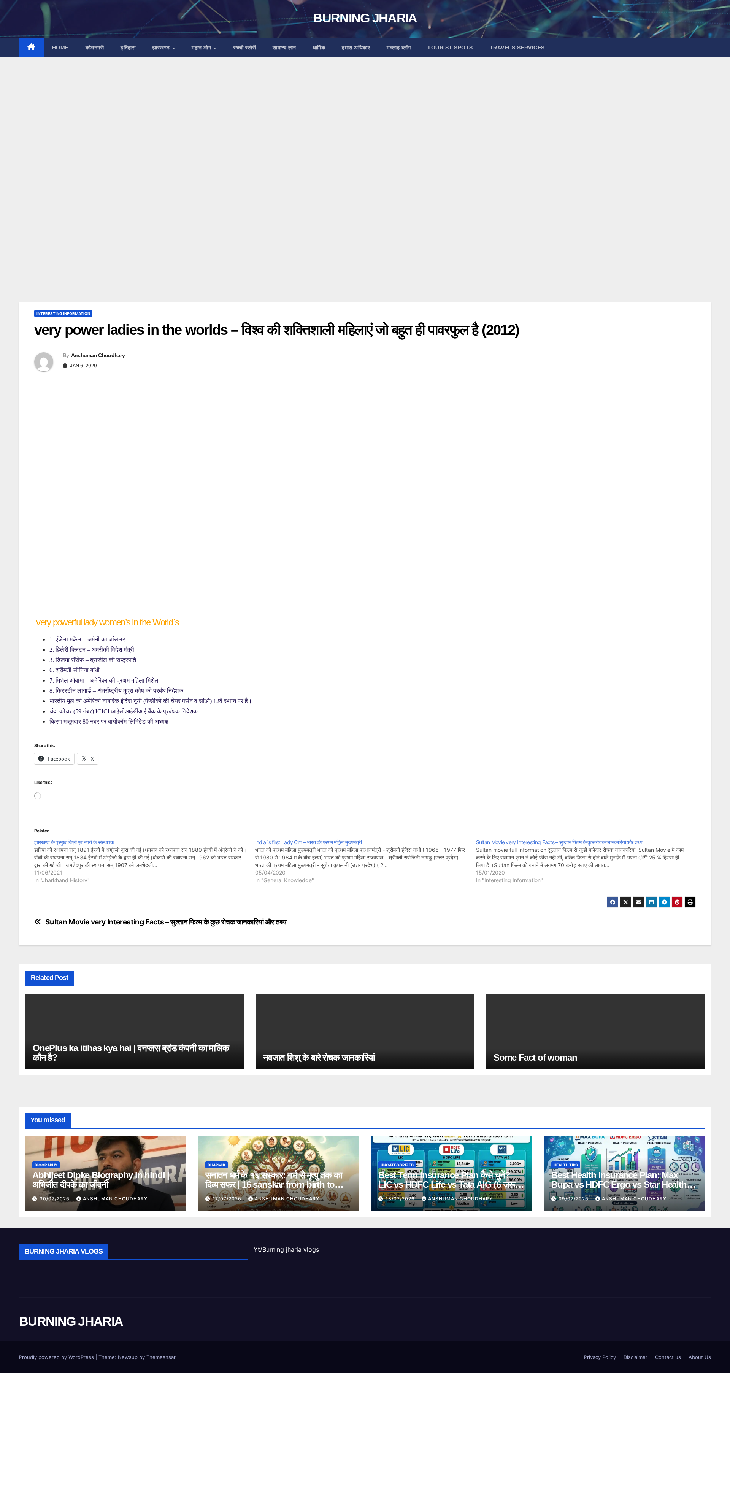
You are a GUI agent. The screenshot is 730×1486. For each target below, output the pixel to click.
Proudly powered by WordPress (57, 1357)
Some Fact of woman (535, 1057)
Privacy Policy (600, 1357)
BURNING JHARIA (365, 18)
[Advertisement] (247, 136)
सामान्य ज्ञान (284, 48)
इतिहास (128, 48)
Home (60, 48)
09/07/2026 (574, 1198)
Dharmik (216, 1165)
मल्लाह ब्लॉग (399, 48)
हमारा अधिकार (356, 48)
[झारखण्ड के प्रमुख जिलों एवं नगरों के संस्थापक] (144, 861)
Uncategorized (397, 1165)
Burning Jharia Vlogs (64, 1251)
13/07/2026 (401, 1198)
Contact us (668, 1357)
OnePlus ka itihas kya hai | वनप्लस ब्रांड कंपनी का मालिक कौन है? (131, 1053)
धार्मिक (319, 48)
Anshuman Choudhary (98, 355)
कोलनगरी (95, 48)
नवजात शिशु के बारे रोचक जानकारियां (319, 1057)
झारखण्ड (161, 48)
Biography (46, 1165)
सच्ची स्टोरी (244, 48)
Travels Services (517, 48)
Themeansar (160, 1357)
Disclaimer (635, 1357)
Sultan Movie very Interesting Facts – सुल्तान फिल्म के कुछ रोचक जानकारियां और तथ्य (166, 922)
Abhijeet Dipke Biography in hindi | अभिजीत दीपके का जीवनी (100, 1180)
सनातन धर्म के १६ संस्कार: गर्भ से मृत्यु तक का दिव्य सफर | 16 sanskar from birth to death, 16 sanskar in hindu (273, 1184)
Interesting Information (63, 313)
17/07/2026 (228, 1198)
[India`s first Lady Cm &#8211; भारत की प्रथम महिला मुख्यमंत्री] (365, 861)
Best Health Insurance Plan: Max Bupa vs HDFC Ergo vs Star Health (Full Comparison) (619, 1184)
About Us (700, 1357)
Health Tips (566, 1165)
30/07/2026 (55, 1198)
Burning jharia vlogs (290, 1249)
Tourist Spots (450, 48)
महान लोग (202, 48)
